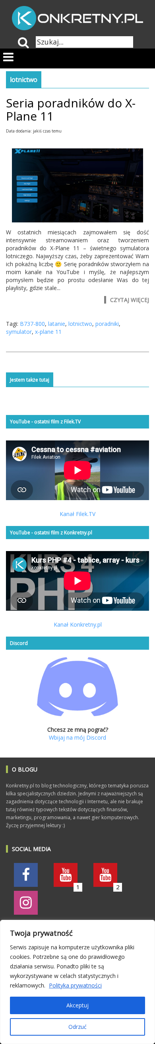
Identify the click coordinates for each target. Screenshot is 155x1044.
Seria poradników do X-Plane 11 (71, 109)
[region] (77, 982)
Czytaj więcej (129, 300)
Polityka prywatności (75, 985)
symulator (19, 331)
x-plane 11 (48, 331)
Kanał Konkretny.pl (78, 624)
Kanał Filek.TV (77, 514)
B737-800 (32, 323)
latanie (56, 323)
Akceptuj (77, 1005)
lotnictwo (80, 323)
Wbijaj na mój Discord (77, 737)
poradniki (107, 323)
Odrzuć (77, 1026)
